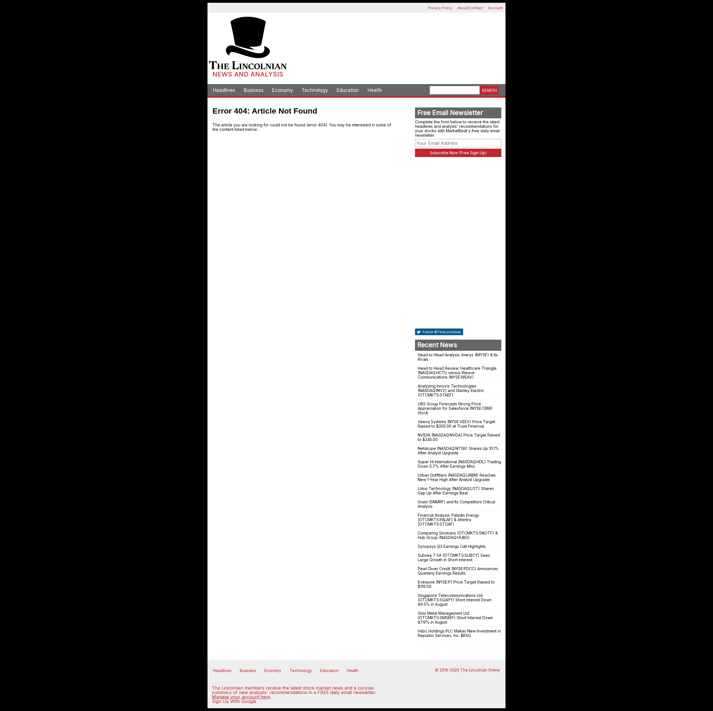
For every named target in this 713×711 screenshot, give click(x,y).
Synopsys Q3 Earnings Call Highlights (452, 546)
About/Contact (470, 8)
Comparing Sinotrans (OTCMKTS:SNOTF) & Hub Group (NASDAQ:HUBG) (458, 535)
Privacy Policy (440, 8)
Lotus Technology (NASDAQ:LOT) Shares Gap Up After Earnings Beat (456, 490)
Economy (282, 90)
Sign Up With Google (234, 701)
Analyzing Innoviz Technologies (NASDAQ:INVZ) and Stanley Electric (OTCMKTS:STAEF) (451, 390)
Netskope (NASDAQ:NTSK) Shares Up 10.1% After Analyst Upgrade (458, 450)
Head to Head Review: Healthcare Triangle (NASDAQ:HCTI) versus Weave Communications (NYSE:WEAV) (457, 372)
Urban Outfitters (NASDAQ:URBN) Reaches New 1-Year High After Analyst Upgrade (457, 477)
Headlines (224, 90)
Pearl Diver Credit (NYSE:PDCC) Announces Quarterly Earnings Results (458, 570)
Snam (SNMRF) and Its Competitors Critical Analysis (456, 504)
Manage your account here (241, 697)
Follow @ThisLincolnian (441, 332)
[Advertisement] (396, 32)
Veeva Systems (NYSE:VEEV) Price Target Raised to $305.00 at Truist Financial (456, 423)
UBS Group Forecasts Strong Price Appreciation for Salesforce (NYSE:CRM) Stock (455, 408)
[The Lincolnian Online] (247, 48)
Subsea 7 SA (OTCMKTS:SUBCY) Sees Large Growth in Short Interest (454, 557)
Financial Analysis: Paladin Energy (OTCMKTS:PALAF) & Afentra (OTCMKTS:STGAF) (448, 519)
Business (253, 90)
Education (348, 90)
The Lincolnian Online (480, 670)
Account (495, 8)
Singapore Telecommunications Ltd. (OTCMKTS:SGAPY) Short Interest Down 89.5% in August (455, 600)
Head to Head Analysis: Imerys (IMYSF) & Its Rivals (458, 357)
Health (375, 90)
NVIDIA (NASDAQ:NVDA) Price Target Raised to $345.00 (459, 437)
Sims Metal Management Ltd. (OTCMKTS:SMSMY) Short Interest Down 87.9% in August (455, 617)
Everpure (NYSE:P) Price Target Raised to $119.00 (456, 584)
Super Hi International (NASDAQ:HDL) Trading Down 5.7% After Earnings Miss (459, 464)
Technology (315, 90)
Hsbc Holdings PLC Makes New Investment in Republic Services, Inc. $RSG (459, 633)
